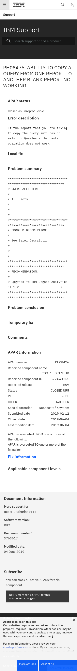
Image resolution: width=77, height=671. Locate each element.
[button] (74, 619)
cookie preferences (15, 647)
